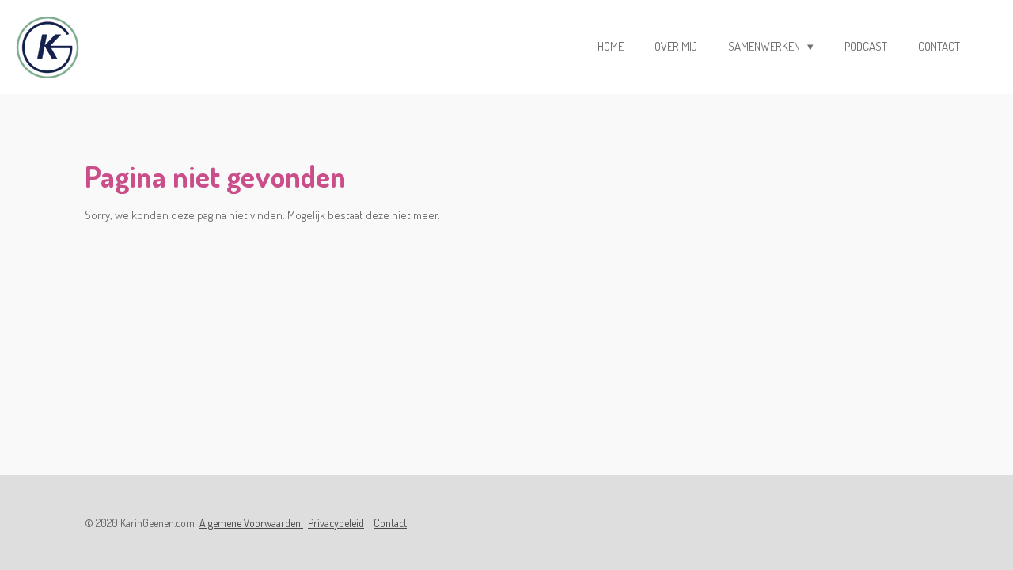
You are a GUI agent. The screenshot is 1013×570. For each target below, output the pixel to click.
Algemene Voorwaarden (251, 523)
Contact (390, 523)
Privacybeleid (336, 523)
